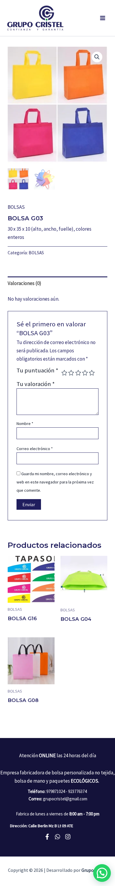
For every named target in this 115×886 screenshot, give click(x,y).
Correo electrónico (35, 448)
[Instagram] (68, 837)
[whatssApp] (57, 837)
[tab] (57, 283)
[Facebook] (47, 837)
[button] (102, 873)
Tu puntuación (37, 370)
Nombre (25, 423)
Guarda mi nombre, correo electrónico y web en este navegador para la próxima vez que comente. (55, 482)
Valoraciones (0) (24, 283)
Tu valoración (36, 384)
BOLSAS (16, 207)
